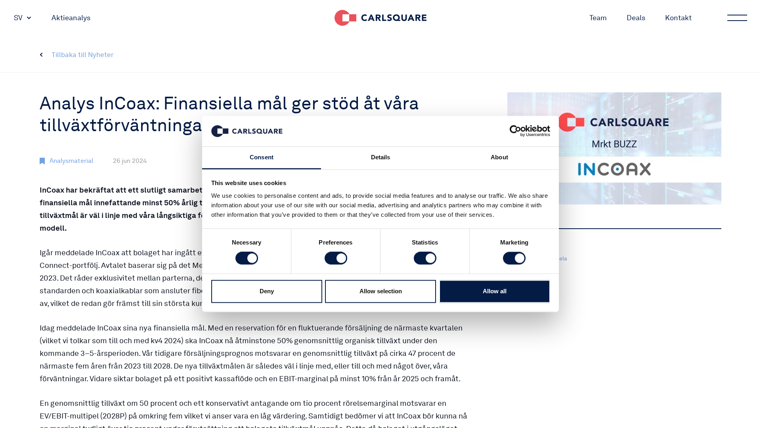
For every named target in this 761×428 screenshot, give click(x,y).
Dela (561, 258)
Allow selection (380, 291)
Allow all (495, 291)
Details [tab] (380, 157)
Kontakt (678, 17)
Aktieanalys (71, 17)
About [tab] (499, 157)
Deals (636, 17)
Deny (267, 291)
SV (18, 17)
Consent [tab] (261, 157)
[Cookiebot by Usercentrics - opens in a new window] (515, 131)
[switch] (336, 258)
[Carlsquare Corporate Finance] (380, 18)
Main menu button (737, 18)
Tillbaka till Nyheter (83, 55)
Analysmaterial (71, 160)
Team (598, 17)
